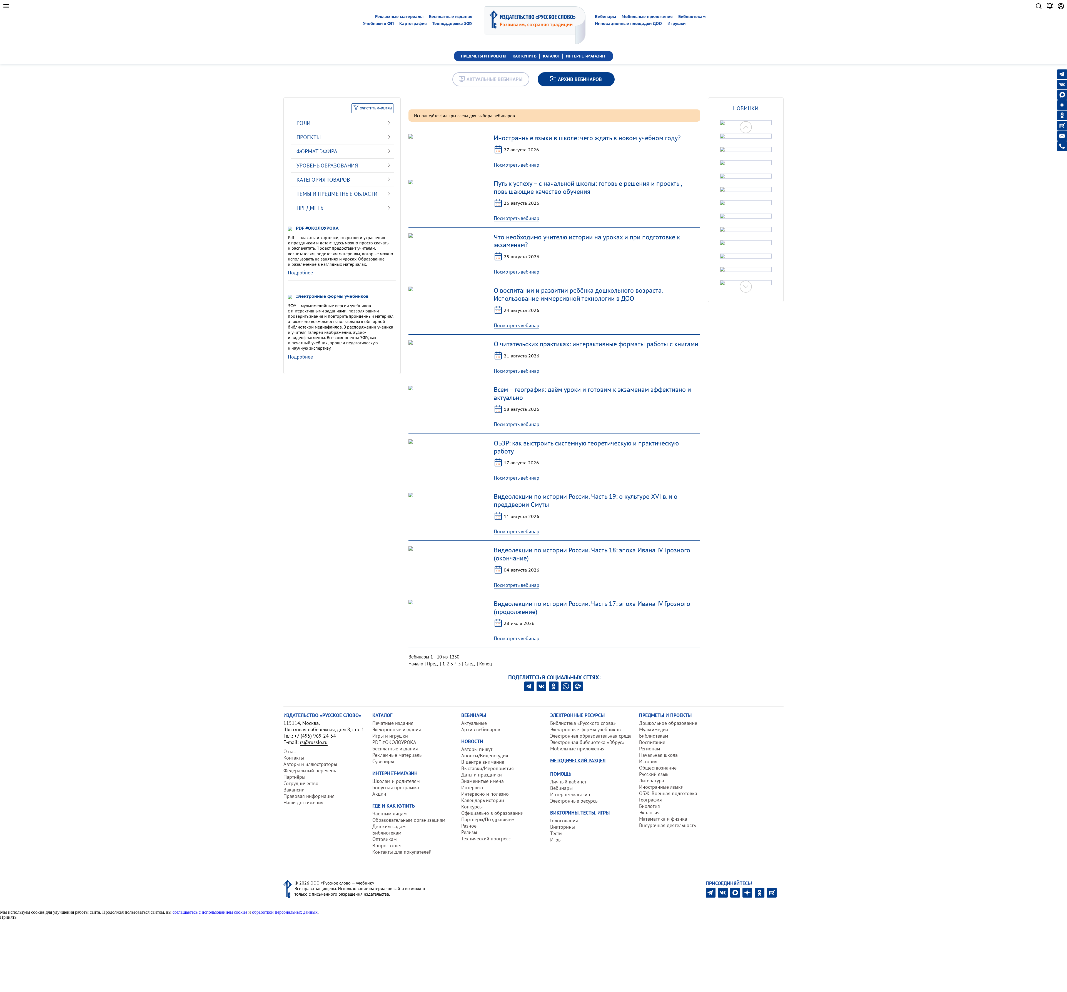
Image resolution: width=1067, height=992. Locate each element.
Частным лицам (389, 813)
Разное (469, 826)
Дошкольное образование (668, 723)
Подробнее (300, 273)
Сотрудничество (300, 783)
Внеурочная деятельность (667, 825)
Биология (649, 806)
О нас (289, 751)
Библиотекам (692, 16)
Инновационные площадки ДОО (628, 23)
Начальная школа (658, 755)
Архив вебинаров (480, 729)
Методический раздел (577, 760)
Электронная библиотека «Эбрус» (587, 742)
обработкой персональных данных (285, 912)
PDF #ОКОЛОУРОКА (394, 742)
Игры (556, 839)
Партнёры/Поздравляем (488, 819)
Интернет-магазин (570, 794)
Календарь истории (482, 800)
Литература (651, 780)
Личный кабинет (568, 781)
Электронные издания (396, 729)
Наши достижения (303, 802)
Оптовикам (384, 839)
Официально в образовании (492, 813)
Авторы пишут (476, 749)
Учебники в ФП (378, 23)
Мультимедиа (653, 729)
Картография (413, 23)
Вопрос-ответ (387, 845)
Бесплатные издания (450, 16)
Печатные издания (392, 723)
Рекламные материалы (399, 16)
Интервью (472, 787)
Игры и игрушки (390, 736)
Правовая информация (309, 796)
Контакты (293, 758)
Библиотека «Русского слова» (583, 723)
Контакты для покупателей (402, 852)
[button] (746, 287)
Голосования (564, 820)
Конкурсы (472, 806)
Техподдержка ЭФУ (452, 23)
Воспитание (652, 742)
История (648, 761)
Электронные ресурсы (574, 801)
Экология (649, 812)
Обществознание (658, 768)
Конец (485, 664)
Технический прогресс (486, 838)
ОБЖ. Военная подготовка (668, 793)
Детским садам (389, 826)
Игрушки (676, 23)
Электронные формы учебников (585, 729)
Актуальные (474, 723)
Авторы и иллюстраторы (310, 764)
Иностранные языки (661, 787)
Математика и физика (663, 819)
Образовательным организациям (408, 820)
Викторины (562, 827)
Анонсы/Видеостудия (484, 755)
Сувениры (383, 761)
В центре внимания (482, 762)
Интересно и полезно (485, 794)
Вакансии (294, 789)
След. (470, 664)
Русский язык (654, 774)
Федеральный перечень (309, 770)
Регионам (649, 748)
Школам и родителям (396, 781)
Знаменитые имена (482, 781)
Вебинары (605, 16)
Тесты (556, 833)
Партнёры (294, 777)
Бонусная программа (395, 787)
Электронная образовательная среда (591, 736)
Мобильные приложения (647, 16)
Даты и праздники (481, 774)
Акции (379, 794)
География (650, 799)
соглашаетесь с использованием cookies (210, 912)
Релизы (469, 832)
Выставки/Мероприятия (487, 768)
